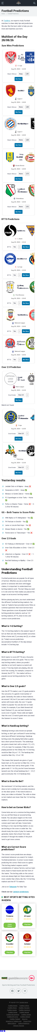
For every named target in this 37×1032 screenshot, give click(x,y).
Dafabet (27, 944)
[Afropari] (27, 913)
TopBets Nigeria (12, 1005)
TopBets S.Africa (24, 1005)
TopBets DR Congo (12, 1017)
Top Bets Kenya (23, 1002)
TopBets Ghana (12, 1008)
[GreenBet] (10, 941)
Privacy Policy (27, 1021)
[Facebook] (12, 991)
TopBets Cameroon (24, 1010)
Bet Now (18, 79)
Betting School (12, 1023)
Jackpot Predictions (23, 1023)
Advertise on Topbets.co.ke (13, 1021)
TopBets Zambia (26, 1014)
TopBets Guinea (12, 1012)
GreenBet (9, 944)
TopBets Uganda (12, 1010)
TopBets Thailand (15, 1019)
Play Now (27, 924)
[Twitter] (18, 991)
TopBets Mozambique (12, 1014)
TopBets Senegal (24, 1012)
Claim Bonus (10, 925)
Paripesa (9, 916)
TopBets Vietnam (25, 1017)
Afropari (27, 916)
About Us (24, 1019)
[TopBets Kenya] (18, 3)
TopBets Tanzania (24, 1008)
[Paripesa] (10, 913)
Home (3, 13)
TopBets (7, 21)
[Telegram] (4, 1031)
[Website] (24, 991)
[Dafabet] (27, 941)
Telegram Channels (18, 1025)
